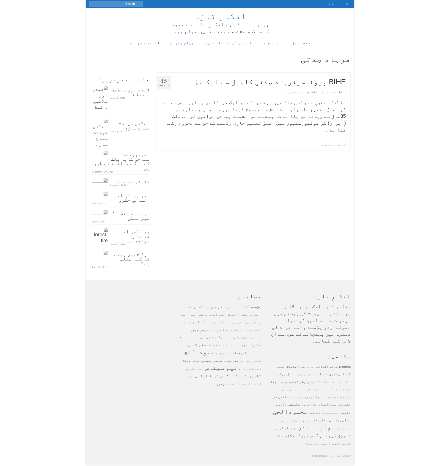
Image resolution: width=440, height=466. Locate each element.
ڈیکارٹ (278, 436)
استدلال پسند (287, 366)
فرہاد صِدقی (328, 144)
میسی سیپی (301, 419)
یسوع (309, 443)
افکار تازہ (220, 16)
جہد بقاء (276, 382)
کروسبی (346, 443)
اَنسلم (312, 374)
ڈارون (344, 435)
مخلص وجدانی (340, 420)
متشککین (314, 412)
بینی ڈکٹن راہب (331, 382)
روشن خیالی (330, 397)
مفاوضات (320, 420)
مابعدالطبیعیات (336, 412)
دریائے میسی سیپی (295, 389)
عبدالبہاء (327, 404)
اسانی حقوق (307, 366)
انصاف (322, 374)
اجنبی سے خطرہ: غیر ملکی (131, 215)
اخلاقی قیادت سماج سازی (134, 125)
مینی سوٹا (280, 420)
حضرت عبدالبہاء (337, 389)
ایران (303, 374)
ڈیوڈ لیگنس (296, 435)
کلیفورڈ (334, 443)
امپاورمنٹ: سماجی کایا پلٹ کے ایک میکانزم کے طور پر (122, 160)
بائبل (292, 374)
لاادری (281, 404)
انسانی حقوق (297, 92)
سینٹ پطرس (313, 397)
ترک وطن (291, 382)
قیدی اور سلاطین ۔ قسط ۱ (130, 92)
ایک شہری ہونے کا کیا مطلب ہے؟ (132, 258)
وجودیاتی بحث (341, 428)
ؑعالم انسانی (327, 366)
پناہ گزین (284, 428)
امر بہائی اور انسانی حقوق (132, 197)
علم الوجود (309, 404)
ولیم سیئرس (312, 427)
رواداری (345, 397)
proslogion (345, 366)
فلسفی (294, 404)
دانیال (317, 389)
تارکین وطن (309, 382)
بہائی (347, 382)
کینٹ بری (321, 443)
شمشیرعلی (296, 397)
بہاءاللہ (277, 374)
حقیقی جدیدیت (133, 181)
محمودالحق (290, 411)
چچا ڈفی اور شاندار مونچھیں (135, 236)
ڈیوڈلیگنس (323, 435)
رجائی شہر (342, 144)
